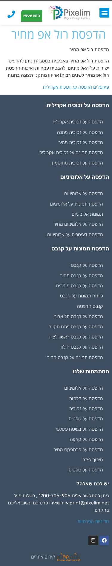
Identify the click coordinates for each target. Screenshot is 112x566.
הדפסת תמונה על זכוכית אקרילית (71, 152)
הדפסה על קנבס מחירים (79, 286)
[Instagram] (93, 540)
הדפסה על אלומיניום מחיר (78, 224)
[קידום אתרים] (68, 557)
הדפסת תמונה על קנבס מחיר (75, 357)
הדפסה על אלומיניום (83, 193)
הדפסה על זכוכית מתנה (80, 132)
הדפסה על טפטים (86, 418)
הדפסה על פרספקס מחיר (78, 449)
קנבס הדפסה (90, 306)
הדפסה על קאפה (86, 439)
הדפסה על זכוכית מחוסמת (77, 163)
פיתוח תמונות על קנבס (81, 296)
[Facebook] (104, 540)
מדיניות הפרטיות (93, 521)
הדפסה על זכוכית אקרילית (67, 87)
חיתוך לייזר (92, 459)
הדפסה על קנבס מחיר (81, 275)
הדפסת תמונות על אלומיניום (76, 204)
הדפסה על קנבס (87, 265)
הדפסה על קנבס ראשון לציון (76, 337)
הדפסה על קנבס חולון (82, 347)
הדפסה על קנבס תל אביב (78, 316)
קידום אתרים (43, 557)
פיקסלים (101, 87)
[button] (104, 13)
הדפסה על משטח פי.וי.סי (79, 429)
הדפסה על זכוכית (86, 408)
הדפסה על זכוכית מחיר (80, 142)
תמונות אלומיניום (87, 214)
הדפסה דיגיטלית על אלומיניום (75, 234)
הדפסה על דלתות (86, 398)
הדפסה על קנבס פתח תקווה (75, 327)
